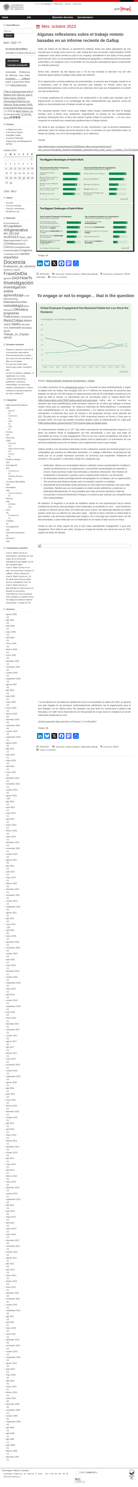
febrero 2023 (11, 831)
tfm (8, 331)
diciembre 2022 (12, 842)
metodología (13, 306)
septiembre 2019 (13, 983)
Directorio (77, 4)
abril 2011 (10, 1322)
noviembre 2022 (13, 848)
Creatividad (8, 254)
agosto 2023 (11, 795)
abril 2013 (10, 1223)
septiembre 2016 (13, 1076)
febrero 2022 (11, 883)
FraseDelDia (15, 273)
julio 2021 (10, 918)
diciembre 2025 (12, 661)
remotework (118, 274)
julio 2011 (10, 1316)
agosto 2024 (11, 743)
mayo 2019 (11, 989)
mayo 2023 (11, 813)
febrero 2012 (11, 1281)
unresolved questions (15, 533)
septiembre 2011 (13, 1310)
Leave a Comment (59, 277)
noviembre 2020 (13, 948)
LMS (10, 426)
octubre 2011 (11, 1305)
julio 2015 (10, 1123)
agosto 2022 (11, 860)
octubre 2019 (11, 977)
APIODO (11, 504)
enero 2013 (11, 1234)
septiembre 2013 (13, 1199)
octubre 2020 (11, 953)
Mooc (26, 306)
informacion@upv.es (12, 1477)
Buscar (68, 4)
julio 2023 (10, 801)
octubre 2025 (11, 673)
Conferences (13, 471)
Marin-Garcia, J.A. (24, 111)
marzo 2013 (11, 1228)
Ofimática (20, 309)
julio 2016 (10, 1088)
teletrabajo (40, 277)
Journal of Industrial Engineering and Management (19, 139)
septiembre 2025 (13, 679)
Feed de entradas (13, 206)
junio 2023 (10, 807)
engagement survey (74, 387)
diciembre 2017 (12, 1024)
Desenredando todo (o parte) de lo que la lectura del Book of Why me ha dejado (19, 358)
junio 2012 (10, 1270)
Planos (16, 1470)
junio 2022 (10, 872)
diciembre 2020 (12, 942)
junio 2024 (10, 755)
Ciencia (8, 246)
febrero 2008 (11, 1451)
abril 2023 (10, 819)
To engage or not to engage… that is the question (85, 295)
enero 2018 (11, 1018)
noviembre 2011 (13, 1299)
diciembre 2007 (12, 1457)
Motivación (8, 310)
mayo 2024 (11, 760)
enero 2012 (11, 1287)
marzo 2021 (11, 936)
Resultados (11, 487)
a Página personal (14, 129)
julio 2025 (10, 690)
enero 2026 (11, 655)
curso (16, 254)
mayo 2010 (11, 1375)
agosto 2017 (11, 1041)
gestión (7, 278)
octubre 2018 (11, 1000)
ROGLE (9, 499)
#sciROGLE (11, 237)
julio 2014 (10, 1158)
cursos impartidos (16, 255)
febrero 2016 (11, 1106)
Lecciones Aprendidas (15, 482)
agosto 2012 (11, 1258)
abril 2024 (10, 766)
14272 (25, 240)
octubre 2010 (11, 1351)
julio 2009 (10, 1427)
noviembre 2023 (13, 784)
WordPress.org (12, 211)
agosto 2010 (11, 1363)
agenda (11, 411)
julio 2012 (10, 1264)
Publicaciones (12, 316)
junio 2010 (10, 1369)
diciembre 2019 (12, 971)
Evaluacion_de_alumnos (19, 266)
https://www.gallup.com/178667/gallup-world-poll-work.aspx (68, 400)
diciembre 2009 (12, 1404)
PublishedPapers (15, 476)
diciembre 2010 (12, 1340)
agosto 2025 (11, 684)
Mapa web (58, 4)
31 (11, 182)
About (5, 17)
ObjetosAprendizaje (89, 274)
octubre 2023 (11, 790)
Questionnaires (85, 17)
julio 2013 (10, 1205)
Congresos (25, 250)
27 (24, 178)
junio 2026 (10, 626)
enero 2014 (11, 1182)
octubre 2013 (11, 1193)
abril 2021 (10, 930)
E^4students (13, 515)
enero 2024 (11, 772)
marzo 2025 (11, 708)
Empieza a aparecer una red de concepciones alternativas (19, 350)
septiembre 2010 (13, 1357)
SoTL (6, 328)
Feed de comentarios (15, 208)
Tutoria (11, 454)
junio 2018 (10, 1012)
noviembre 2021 (13, 895)
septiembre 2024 (13, 737)
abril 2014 (10, 1170)
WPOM (9, 144)
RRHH (127, 274)
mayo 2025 (11, 702)
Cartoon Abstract (15, 493)
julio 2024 (10, 749)
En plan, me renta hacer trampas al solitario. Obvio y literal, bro (20, 570)
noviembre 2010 (13, 1345)
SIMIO (15, 324)
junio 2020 (10, 959)
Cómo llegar (7, 1470)
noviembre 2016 (13, 1065)
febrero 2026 (11, 649)
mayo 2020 (11, 965)
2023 (13, 42)
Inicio (6, 42)
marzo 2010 (11, 1386)
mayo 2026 (11, 632)
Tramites (10, 521)
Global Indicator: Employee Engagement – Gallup (70, 381)
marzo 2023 (11, 825)
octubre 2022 (11, 854)
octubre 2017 (11, 1035)
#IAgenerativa (16, 230)
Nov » (14, 191)
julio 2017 (10, 1047)
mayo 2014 (11, 1164)
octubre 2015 (11, 1117)
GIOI (16, 278)
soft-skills (25, 324)
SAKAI (7, 324)
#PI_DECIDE (11, 233)
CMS (10, 421)
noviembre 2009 (13, 1410)
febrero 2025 (11, 714)
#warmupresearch (13, 240)
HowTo (26, 278)
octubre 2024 (11, 731)
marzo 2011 (11, 1328)
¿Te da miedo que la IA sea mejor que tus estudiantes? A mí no (18, 579)
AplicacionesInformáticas (17, 405)
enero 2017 (11, 1059)
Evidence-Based (72, 274)
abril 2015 (10, 1129)
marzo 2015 (11, 1135)
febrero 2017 (11, 1053)
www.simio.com (18, 85)
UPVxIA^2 (10, 538)
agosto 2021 (11, 913)
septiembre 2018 (13, 1006)
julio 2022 (10, 866)
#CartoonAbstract (11, 223)
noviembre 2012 (13, 1246)
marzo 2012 (11, 1275)
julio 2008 (10, 1439)
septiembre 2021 (13, 907)
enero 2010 (11, 1398)
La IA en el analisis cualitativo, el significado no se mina (20, 374)
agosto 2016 (11, 1082)
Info (29, 17)
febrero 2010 (11, 1392)
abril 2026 (10, 638)
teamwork (15, 327)
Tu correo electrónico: (16, 49)
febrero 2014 (11, 1176)
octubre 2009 (11, 1416)
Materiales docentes (62, 17)
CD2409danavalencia (15, 243)
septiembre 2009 (13, 1421)
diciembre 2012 (12, 1240)
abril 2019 (10, 994)
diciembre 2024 (12, 719)
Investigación (18, 283)
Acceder (9, 203)
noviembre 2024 (13, 725)
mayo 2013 (11, 1217)
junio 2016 (10, 1094)
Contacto (25, 1470)
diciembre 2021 (12, 889)
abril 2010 (10, 1381)
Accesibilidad (46, 4)
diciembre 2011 (12, 1293)
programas (11, 313)
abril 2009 (10, 1433)
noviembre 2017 (13, 1030)
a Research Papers (14, 132)
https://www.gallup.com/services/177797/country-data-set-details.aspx (73, 423)
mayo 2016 (11, 1100)
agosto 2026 (11, 614)
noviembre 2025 (13, 667)
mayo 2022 (11, 877)
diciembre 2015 (12, 1111)
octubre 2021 (11, 901)
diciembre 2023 (12, 778)
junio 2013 (10, 1211)
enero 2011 (11, 1334)
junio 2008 (10, 1445)
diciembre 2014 (12, 1147)
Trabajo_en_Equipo (16, 334)
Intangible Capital (13, 135)
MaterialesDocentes (15, 302)
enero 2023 (11, 836)
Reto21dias (13, 320)
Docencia (60, 274)
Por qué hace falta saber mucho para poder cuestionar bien (19, 367)
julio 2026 (10, 620)
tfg (5, 331)
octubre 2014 (11, 1152)
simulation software (17, 78)
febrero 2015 (11, 1141)
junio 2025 (10, 696)
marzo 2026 (11, 643)
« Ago (6, 191)
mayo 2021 (11, 924)
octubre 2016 (11, 1071)
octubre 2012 (11, 1252)
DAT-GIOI (12, 443)
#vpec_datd (25, 237)
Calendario (12, 416)
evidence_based (12, 270)
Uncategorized (12, 527)
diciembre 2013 (12, 1187)
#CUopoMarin (13, 226)
